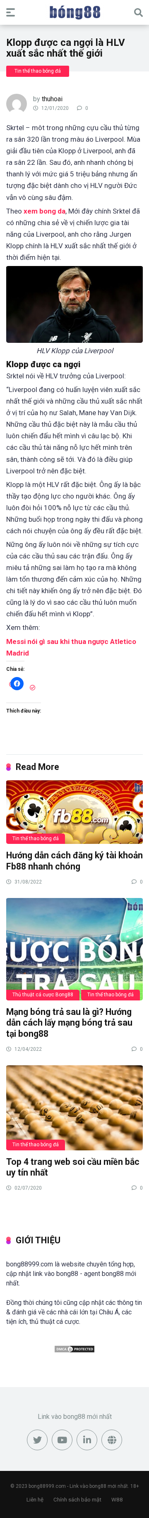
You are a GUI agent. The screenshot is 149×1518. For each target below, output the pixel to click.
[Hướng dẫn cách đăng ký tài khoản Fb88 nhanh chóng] (74, 811)
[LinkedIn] (87, 1440)
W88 (117, 1500)
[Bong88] (74, 12)
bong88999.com (47, 1486)
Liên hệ (34, 1500)
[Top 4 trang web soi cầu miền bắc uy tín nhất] (74, 1107)
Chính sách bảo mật (77, 1500)
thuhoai (52, 99)
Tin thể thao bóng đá (37, 71)
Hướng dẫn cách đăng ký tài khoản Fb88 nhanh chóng (74, 861)
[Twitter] (37, 1440)
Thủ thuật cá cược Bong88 (42, 995)
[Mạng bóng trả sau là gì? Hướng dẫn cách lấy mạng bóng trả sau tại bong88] (74, 948)
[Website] (111, 1440)
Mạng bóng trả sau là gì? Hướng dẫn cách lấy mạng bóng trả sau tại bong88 (69, 1023)
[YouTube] (62, 1440)
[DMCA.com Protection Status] (74, 1351)
